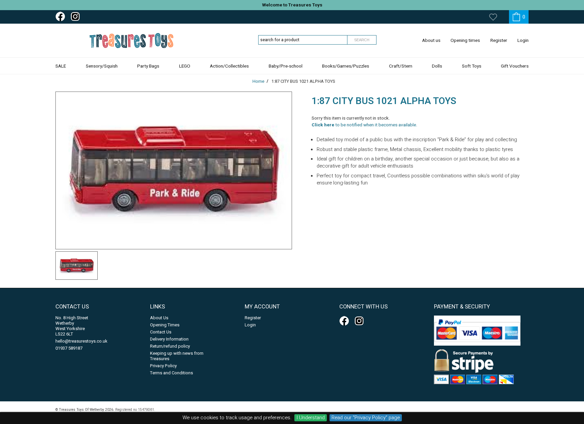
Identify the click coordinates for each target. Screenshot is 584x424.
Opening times (465, 40)
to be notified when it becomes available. (364, 125)
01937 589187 (68, 348)
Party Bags (148, 66)
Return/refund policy (170, 346)
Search (361, 40)
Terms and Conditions (171, 373)
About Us (159, 318)
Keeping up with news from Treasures (176, 356)
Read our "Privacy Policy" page (366, 417)
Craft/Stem (400, 66)
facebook (61, 16)
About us (431, 40)
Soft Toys (471, 66)
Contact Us (160, 332)
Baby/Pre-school (285, 66)
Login (523, 40)
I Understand (310, 417)
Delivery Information (169, 339)
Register (498, 40)
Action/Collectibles (229, 66)
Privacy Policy (163, 366)
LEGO (184, 66)
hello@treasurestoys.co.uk (81, 341)
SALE (60, 66)
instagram (77, 16)
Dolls (437, 66)
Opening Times (164, 325)
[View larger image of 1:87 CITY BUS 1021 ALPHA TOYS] (173, 170)
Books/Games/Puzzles (345, 66)
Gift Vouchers (515, 66)
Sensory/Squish (102, 66)
